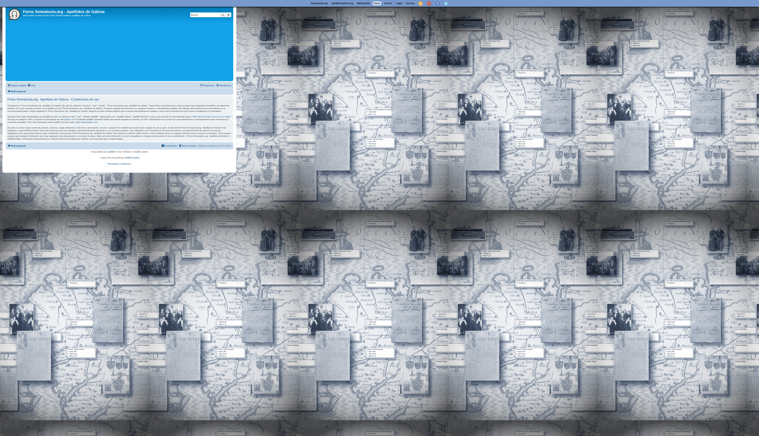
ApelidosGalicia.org (342, 3)
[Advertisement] (125, 50)
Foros (377, 3)
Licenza (410, 3)
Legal (399, 3)
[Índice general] (15, 14)
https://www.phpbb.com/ (86, 122)
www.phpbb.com (67, 119)
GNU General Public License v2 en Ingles (211, 117)
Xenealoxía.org (319, 3)
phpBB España (132, 157)
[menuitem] (31, 85)
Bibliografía (363, 3)
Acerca (388, 3)
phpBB (111, 152)
